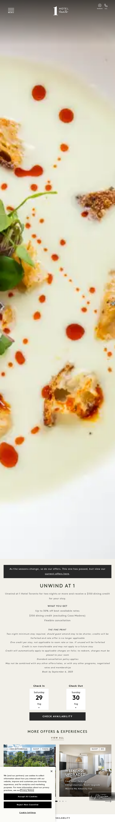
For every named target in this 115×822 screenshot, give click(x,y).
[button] (108, 801)
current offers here (57, 574)
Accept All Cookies (27, 797)
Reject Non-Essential (27, 805)
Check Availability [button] (57, 716)
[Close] (51, 771)
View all (57, 738)
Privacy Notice (27, 790)
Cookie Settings (27, 813)
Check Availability (57, 818)
